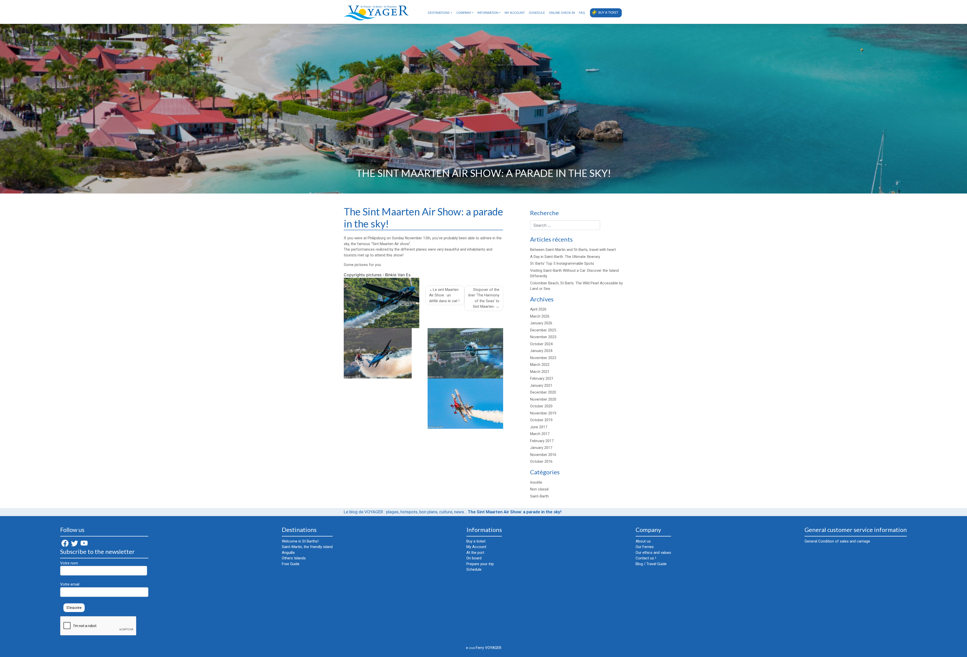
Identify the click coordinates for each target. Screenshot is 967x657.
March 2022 (539, 364)
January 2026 (541, 323)
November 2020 (543, 399)
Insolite (536, 482)
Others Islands (294, 558)
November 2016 (543, 454)
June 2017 (538, 427)
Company (463, 13)
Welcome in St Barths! (300, 541)
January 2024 (541, 351)
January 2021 (541, 385)
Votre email (69, 584)
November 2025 (543, 337)
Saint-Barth (539, 496)
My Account (515, 13)
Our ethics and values (653, 552)
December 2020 (543, 392)
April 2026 (538, 309)
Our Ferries (645, 547)
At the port (475, 552)
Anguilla (288, 552)
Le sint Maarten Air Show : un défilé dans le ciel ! (444, 295)
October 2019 (541, 420)
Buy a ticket (608, 12)
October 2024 (541, 344)
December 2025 (543, 330)
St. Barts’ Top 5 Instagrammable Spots (562, 263)
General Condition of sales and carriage (837, 541)
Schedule (537, 13)
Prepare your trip (480, 564)
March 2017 (539, 434)
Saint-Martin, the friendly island (307, 547)
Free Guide (290, 564)
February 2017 (542, 441)
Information (487, 13)
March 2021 (539, 371)
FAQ (582, 13)
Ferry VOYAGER (488, 647)
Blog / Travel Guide (651, 564)
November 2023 (543, 358)
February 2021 (542, 378)
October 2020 (541, 406)
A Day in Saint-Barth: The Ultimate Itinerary (565, 256)
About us (643, 541)
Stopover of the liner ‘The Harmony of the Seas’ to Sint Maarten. (483, 298)
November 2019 (543, 413)
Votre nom (69, 563)
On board (473, 558)
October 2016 (541, 461)
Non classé (539, 489)
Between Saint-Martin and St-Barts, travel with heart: (573, 249)
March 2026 (539, 316)
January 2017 (541, 447)
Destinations (439, 13)
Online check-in (562, 13)
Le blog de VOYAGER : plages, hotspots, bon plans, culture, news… (405, 511)
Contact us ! (646, 558)
